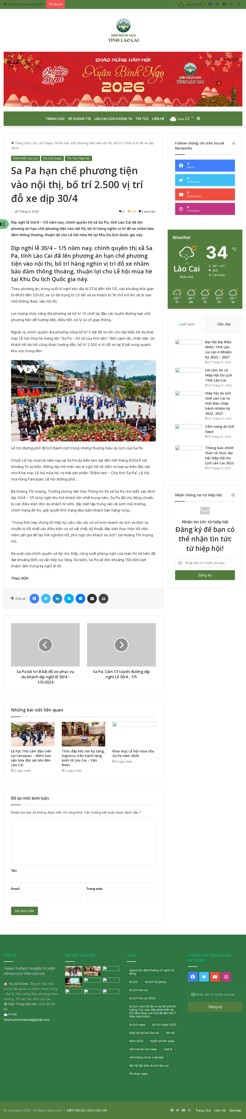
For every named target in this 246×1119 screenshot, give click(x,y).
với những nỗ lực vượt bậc (146, 1057)
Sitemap (235, 1110)
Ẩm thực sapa (138, 1073)
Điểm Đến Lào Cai (25, 158)
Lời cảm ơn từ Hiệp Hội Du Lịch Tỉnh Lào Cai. (218, 375)
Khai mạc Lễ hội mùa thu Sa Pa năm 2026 (133, 753)
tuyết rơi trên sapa (162, 1041)
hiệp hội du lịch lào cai (144, 1033)
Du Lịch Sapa (42, 143)
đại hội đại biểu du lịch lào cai (149, 1065)
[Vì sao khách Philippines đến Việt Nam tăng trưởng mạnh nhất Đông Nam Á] (73, 993)
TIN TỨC (142, 119)
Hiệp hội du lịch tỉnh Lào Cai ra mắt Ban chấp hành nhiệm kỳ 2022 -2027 (218, 403)
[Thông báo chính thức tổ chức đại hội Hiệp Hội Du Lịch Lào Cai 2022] (188, 455)
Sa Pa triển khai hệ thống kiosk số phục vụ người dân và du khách (116, 4)
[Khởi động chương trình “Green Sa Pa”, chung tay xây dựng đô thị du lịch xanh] (92, 982)
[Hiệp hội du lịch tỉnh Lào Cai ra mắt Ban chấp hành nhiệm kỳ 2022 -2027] (188, 400)
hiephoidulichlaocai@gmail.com (27, 1020)
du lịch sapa (137, 1024)
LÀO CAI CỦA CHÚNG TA (113, 119)
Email (15, 889)
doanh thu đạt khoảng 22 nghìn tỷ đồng (151, 971)
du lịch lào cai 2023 (142, 998)
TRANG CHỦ (55, 119)
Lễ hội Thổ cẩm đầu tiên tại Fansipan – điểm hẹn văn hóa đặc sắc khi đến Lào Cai (31, 758)
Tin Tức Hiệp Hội (78, 158)
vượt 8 (168, 1049)
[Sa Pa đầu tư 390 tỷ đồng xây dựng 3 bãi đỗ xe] (111, 993)
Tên (14, 871)
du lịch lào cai (138, 990)
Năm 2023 (136, 1041)
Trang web (94, 889)
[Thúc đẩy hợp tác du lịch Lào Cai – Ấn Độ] (92, 993)
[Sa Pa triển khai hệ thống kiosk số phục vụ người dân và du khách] (73, 982)
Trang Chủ (22, 143)
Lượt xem (187, 324)
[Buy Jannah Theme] (123, 79)
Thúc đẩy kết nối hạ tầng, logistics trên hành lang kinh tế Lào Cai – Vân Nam (83, 758)
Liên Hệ (220, 1110)
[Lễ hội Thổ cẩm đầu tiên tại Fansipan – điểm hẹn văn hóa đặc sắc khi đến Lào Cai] (33, 734)
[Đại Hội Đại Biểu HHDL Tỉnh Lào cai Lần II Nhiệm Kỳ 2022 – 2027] (188, 349)
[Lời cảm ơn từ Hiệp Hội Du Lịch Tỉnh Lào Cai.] (188, 377)
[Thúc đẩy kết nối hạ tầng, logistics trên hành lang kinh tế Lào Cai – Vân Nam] (83, 734)
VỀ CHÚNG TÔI (79, 119)
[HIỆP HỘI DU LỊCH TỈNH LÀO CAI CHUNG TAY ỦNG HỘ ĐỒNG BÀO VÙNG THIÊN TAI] (111, 982)
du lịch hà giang (155, 981)
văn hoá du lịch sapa (143, 1049)
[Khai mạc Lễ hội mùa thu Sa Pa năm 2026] (134, 734)
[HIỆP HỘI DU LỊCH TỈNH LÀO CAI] (123, 30)
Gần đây (224, 324)
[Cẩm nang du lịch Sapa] (188, 433)
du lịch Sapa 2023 (164, 1024)
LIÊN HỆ (158, 119)
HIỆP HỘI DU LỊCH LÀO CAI (87, 1110)
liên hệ (170, 1033)
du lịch (133, 981)
